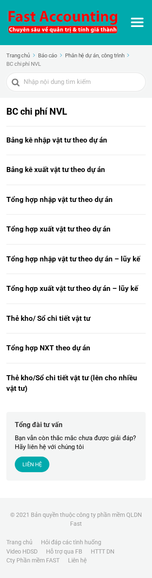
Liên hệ (77, 560)
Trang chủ (19, 542)
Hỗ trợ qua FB (64, 551)
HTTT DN (102, 551)
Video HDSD (22, 551)
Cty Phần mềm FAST (33, 560)
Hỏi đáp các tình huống (71, 542)
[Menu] (137, 22)
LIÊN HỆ (32, 464)
